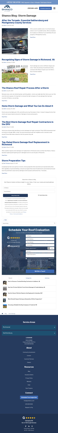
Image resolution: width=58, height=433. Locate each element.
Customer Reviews (29, 359)
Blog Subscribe (15, 195)
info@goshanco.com (29, 400)
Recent (10, 278)
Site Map (32, 428)
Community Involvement (29, 352)
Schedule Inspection (45, 8)
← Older (5, 220)
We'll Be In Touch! (40, 271)
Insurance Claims (29, 374)
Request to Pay (29, 407)
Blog (29, 371)
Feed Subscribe (43, 195)
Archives (47, 278)
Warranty (29, 381)
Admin (5, 25)
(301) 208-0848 (29, 404)
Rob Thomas (6, 163)
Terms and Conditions (18, 213)
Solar (29, 385)
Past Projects (29, 388)
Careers (29, 362)
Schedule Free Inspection (29, 397)
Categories (28, 278)
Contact (29, 355)
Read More (32, 37)
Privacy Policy (29, 378)
